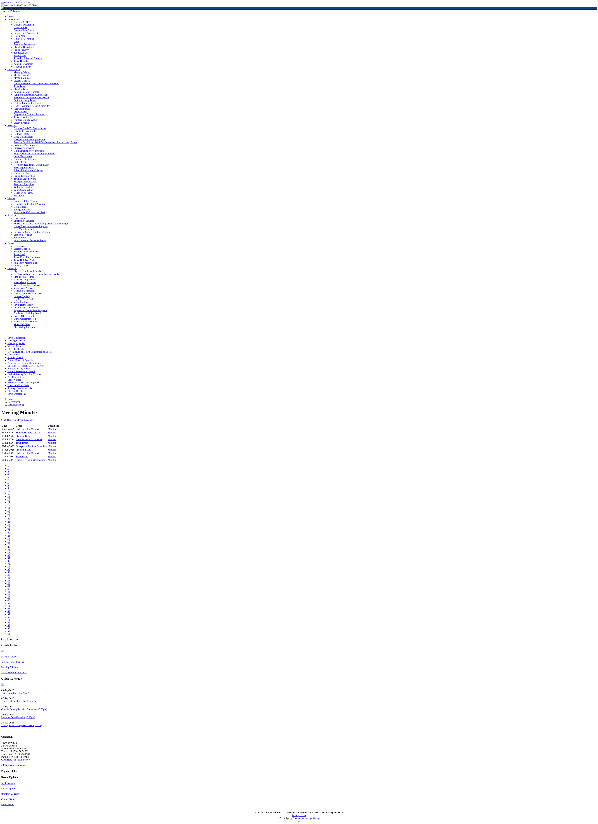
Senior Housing (21, 173)
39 (8, 572)
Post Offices (20, 162)
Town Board (20, 86)
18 (8, 513)
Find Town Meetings (24, 276)
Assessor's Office (22, 22)
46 (8, 591)
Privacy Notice (21, 265)
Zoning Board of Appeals (26, 92)
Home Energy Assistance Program (30, 226)
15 (8, 505)
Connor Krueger (9, 799)
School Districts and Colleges (28, 170)
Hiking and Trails (22, 209)
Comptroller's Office (24, 30)
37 (8, 566)
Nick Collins (7, 804)
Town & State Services (25, 178)
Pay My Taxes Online (24, 299)
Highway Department (24, 38)
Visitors (11, 198)
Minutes (52, 429)
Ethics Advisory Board (25, 100)
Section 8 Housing (23, 234)
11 (8, 493)
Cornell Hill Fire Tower (25, 201)
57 (8, 622)
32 (8, 552)
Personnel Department (25, 44)
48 (8, 597)
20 (8, 519)
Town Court (20, 55)
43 (8, 583)
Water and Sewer (22, 66)
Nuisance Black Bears (25, 159)
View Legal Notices (23, 288)
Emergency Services (24, 148)
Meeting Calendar (22, 72)
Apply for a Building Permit (27, 313)
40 (8, 575)
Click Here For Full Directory (16, 759)
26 (8, 535)
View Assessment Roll (25, 318)
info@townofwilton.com (13, 765)
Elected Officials (22, 80)
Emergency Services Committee (31, 446)
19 (8, 516)
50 (8, 603)
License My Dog (22, 296)
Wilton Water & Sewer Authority (30, 240)
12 (8, 496)
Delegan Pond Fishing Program (29, 139)
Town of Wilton (9, 11)
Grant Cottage (21, 206)
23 (8, 527)
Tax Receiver (20, 52)
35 (8, 561)
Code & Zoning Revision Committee (32, 106)
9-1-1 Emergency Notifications (29, 150)
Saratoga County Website (26, 120)
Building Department (24, 24)
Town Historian (21, 61)
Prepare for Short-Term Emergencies (32, 232)
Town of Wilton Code (24, 117)
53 (8, 611)
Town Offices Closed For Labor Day (19, 701)
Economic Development (26, 145)
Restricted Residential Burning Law (31, 164)
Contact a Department (24, 290)
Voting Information (23, 187)
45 (8, 589)
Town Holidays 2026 (24, 260)
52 (8, 608)
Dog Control (20, 218)
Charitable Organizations (26, 131)
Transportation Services (25, 181)
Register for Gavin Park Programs (30, 310)
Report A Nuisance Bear (26, 321)
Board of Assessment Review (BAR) (32, 97)
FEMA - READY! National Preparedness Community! (41, 223)
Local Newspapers (23, 156)
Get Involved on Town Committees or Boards (36, 83)
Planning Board (21, 89)
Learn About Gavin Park (26, 307)
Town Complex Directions (27, 257)
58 (8, 625)
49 (8, 600)
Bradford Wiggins (10, 794)
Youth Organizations (24, 190)
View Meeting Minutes (25, 282)
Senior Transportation (24, 176)
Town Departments (16, 393)
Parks (16, 41)
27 (8, 538)
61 (8, 633)
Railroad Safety (21, 134)
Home (10, 16)
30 (8, 547)
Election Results (22, 122)
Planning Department (24, 47)
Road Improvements (24, 167)
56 (8, 619)
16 (8, 507)
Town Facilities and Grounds (28, 58)
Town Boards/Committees (26, 251)
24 (8, 530)
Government (13, 69)
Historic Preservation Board (27, 103)
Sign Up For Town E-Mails (27, 271)
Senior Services (21, 50)
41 (8, 577)
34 (8, 558)
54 (8, 614)
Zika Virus (19, 195)
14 (8, 502)
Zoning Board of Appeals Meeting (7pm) (21, 725)
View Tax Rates (21, 302)
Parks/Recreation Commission (30, 460)
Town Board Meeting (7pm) (15, 693)
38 (8, 569)
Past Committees (22, 108)
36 (8, 563)
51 (8, 605)
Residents (12, 125)
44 (8, 586)
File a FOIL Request (24, 316)
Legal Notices (20, 111)
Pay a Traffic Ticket (23, 304)
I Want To (12, 268)
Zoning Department (23, 64)
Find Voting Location (24, 327)
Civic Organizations (23, 136)
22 (8, 524)
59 (8, 628)
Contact (11, 243)
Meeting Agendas (22, 75)
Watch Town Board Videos (27, 285)
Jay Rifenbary (8, 783)
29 (8, 544)
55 (8, 617)
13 (8, 499)
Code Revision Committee (29, 429)
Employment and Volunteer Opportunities (34, 153)
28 (8, 541)
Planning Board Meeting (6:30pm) (18, 717)
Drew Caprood (8, 788)
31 (8, 549)
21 (8, 521)
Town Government (16, 337)
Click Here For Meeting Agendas (17, 420)
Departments (13, 19)
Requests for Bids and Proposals (29, 114)
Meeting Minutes (22, 78)
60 (8, 631)
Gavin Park (19, 36)
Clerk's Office (20, 27)
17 (8, 510)
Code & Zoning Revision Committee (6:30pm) (24, 709)
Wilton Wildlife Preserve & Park (29, 212)
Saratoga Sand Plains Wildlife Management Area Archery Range (45, 142)
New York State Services (26, 229)
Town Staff (19, 254)
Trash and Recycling (24, 184)
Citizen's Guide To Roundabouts (30, 128)
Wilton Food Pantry (23, 192)
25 (8, 533)
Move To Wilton (22, 324)
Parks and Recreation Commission (30, 94)
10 (8, 491)
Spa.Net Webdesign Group (306, 818)
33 (8, 555)
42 (8, 580)
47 (8, 594)
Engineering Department (26, 33)
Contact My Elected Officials (28, 293)
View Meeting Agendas (25, 279)
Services (11, 215)
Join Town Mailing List (25, 262)
